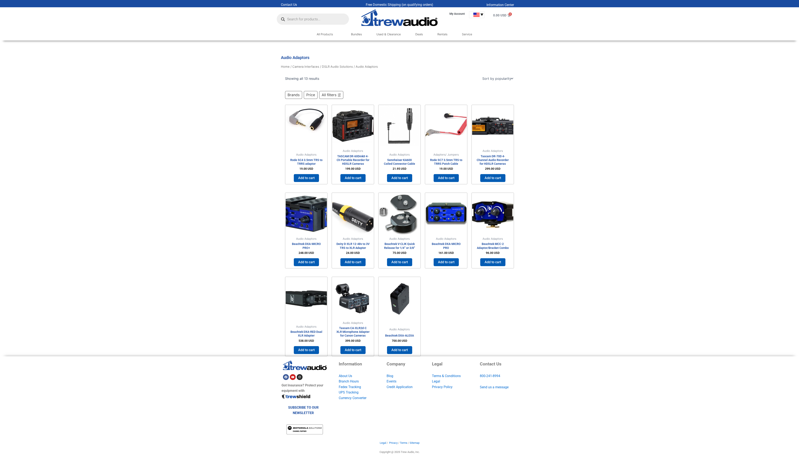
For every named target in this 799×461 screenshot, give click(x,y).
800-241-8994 (490, 376)
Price (310, 95)
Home (285, 67)
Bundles (356, 34)
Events (391, 381)
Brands (294, 95)
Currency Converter (352, 398)
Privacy (393, 442)
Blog (390, 376)
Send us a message (494, 387)
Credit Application (400, 387)
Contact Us (289, 5)
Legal (436, 381)
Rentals (442, 34)
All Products (325, 34)
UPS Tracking (349, 392)
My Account (457, 13)
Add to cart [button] (306, 178)
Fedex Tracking (350, 387)
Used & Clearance (388, 34)
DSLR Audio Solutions (337, 67)
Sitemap (414, 442)
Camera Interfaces (305, 67)
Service (467, 34)
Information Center (500, 5)
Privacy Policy (442, 387)
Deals (419, 34)
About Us (345, 376)
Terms (403, 442)
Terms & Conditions (446, 376)
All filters (329, 95)
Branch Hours (349, 381)
